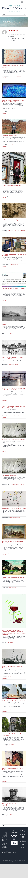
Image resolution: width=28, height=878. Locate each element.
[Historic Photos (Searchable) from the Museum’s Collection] (14, 347)
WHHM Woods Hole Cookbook (15, 76)
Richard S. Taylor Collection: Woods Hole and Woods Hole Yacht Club (13, 389)
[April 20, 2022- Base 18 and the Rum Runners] (14, 656)
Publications (21, 484)
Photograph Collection (13, 364)
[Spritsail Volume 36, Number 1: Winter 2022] (14, 758)
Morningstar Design (17, 861)
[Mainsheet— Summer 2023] (14, 126)
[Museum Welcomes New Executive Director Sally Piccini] (14, 168)
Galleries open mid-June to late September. (23, 832)
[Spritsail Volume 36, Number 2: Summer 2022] (14, 567)
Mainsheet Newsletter (12, 144)
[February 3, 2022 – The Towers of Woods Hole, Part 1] (14, 794)
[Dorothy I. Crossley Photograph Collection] (14, 430)
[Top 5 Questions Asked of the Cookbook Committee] (14, 56)
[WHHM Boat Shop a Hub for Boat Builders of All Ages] (14, 244)
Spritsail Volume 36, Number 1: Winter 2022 (12, 768)
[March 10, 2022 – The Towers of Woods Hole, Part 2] (14, 724)
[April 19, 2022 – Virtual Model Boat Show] (14, 691)
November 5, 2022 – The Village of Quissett (14, 508)
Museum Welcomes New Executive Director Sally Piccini (11, 186)
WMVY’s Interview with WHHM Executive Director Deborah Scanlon (13, 407)
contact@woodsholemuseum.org (9, 852)
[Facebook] (12, 836)
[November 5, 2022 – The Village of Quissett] (14, 498)
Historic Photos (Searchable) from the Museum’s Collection (12, 358)
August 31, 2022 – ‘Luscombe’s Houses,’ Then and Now (13, 542)
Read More (4, 77)
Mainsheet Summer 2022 (9, 475)
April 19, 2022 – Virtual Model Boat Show (13, 700)
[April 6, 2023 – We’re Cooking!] (14, 210)
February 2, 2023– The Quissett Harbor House (13, 323)
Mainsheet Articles (14, 415)
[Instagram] (15, 836)
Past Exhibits (10, 111)
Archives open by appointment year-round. (23, 841)
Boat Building (12, 264)
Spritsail (15, 587)
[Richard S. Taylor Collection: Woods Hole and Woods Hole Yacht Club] (14, 378)
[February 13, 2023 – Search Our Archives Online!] (14, 279)
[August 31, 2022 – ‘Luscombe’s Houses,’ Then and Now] (14, 531)
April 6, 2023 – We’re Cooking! (10, 220)
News (9, 196)
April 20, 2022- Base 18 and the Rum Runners (12, 667)
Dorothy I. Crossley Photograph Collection (13, 439)
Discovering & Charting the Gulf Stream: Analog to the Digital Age (13, 100)
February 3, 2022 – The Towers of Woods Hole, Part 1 (13, 804)
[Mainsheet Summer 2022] (14, 465)
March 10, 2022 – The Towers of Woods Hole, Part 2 (13, 734)
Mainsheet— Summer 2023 (9, 135)
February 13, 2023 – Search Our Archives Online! (13, 289)
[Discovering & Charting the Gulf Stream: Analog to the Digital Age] (14, 90)
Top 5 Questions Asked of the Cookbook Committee (13, 66)
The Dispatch (10, 230)
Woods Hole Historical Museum (15, 860)
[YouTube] (14, 838)
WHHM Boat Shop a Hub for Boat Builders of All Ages (14, 254)
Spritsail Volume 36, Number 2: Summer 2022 (13, 577)
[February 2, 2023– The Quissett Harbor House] (14, 313)
